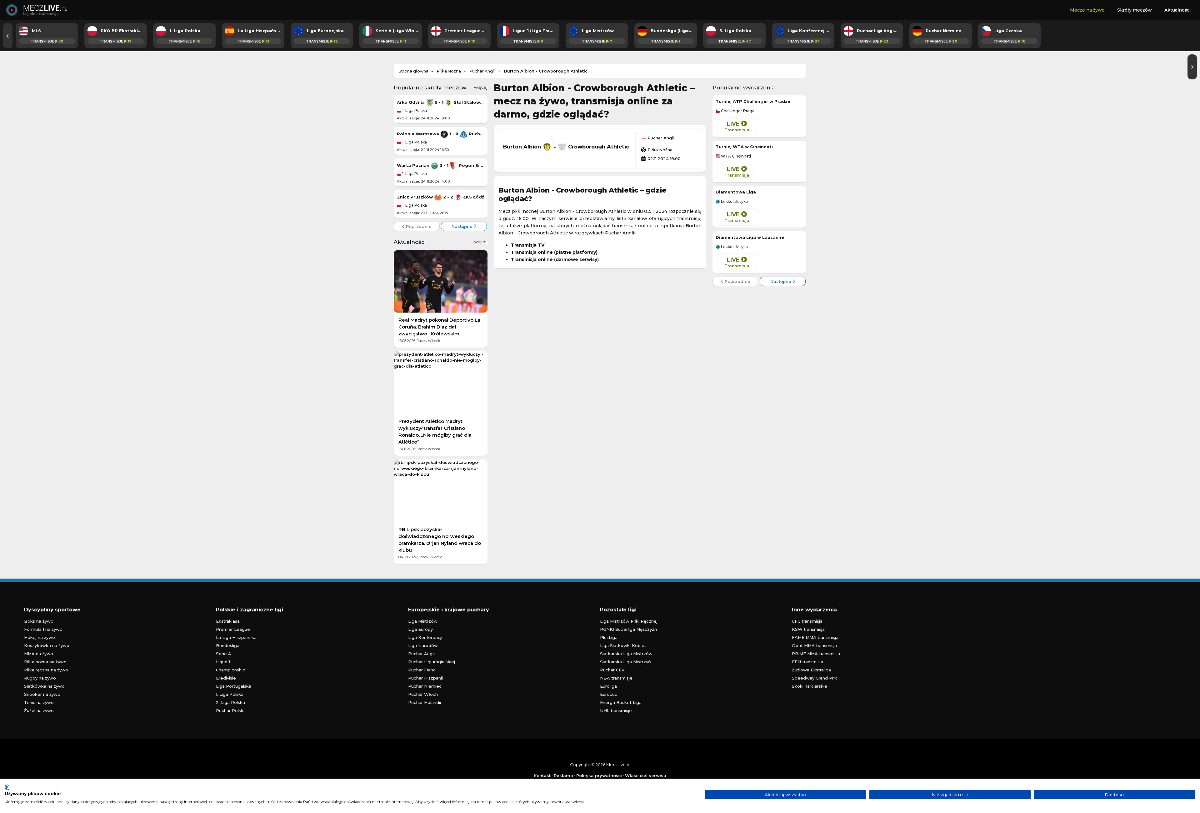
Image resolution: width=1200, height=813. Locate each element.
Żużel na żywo (39, 710)
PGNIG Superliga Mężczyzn (628, 629)
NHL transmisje (616, 710)
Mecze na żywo (1087, 10)
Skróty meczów (1134, 10)
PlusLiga (609, 637)
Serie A (223, 653)
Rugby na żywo (40, 677)
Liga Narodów (423, 645)
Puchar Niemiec (425, 686)
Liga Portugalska (233, 686)
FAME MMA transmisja (815, 637)
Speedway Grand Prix (814, 677)
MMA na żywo (38, 653)
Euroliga (608, 686)
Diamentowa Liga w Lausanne (750, 237)
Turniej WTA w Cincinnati (744, 146)
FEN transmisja (807, 661)
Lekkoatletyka (734, 201)
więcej (481, 87)
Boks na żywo (38, 621)
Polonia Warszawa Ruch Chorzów (440, 133)
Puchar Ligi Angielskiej (431, 661)
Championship (230, 669)
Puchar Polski (230, 710)
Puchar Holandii (424, 702)
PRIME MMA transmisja (816, 653)
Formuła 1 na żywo (43, 629)
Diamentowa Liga (736, 191)
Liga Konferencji (425, 637)
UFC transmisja (807, 621)
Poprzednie (418, 226)
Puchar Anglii (660, 138)
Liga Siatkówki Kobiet (623, 645)
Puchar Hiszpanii (425, 677)
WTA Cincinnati (735, 156)
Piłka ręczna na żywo (46, 669)
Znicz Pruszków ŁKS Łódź (440, 196)
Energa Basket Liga (621, 702)
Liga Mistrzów (423, 621)
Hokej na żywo (39, 637)
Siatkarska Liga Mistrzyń (625, 661)
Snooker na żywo (42, 694)
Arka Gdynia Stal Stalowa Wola (440, 102)
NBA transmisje (616, 677)
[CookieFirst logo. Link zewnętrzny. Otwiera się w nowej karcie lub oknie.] (7, 787)
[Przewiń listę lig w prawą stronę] (1192, 66)
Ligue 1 (223, 661)
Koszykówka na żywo (46, 645)
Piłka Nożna (656, 150)
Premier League (233, 629)
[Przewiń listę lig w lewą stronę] (7, 35)
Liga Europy (420, 629)
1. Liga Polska (414, 110)
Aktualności (1177, 10)
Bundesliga (227, 645)
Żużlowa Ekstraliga (811, 669)
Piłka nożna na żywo (45, 661)
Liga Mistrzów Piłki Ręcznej (629, 621)
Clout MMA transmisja (814, 645)
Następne (463, 226)
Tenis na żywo (39, 702)
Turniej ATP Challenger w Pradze (753, 101)
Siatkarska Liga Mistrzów (626, 653)
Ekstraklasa (228, 621)
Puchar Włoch (423, 694)
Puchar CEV (612, 669)
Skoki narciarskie (809, 686)
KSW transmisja (808, 629)
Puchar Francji (423, 669)
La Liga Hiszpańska (236, 637)
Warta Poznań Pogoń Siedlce (440, 165)
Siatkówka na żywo (44, 686)
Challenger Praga (737, 111)
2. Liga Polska (230, 702)
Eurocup (609, 694)
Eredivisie (226, 677)
